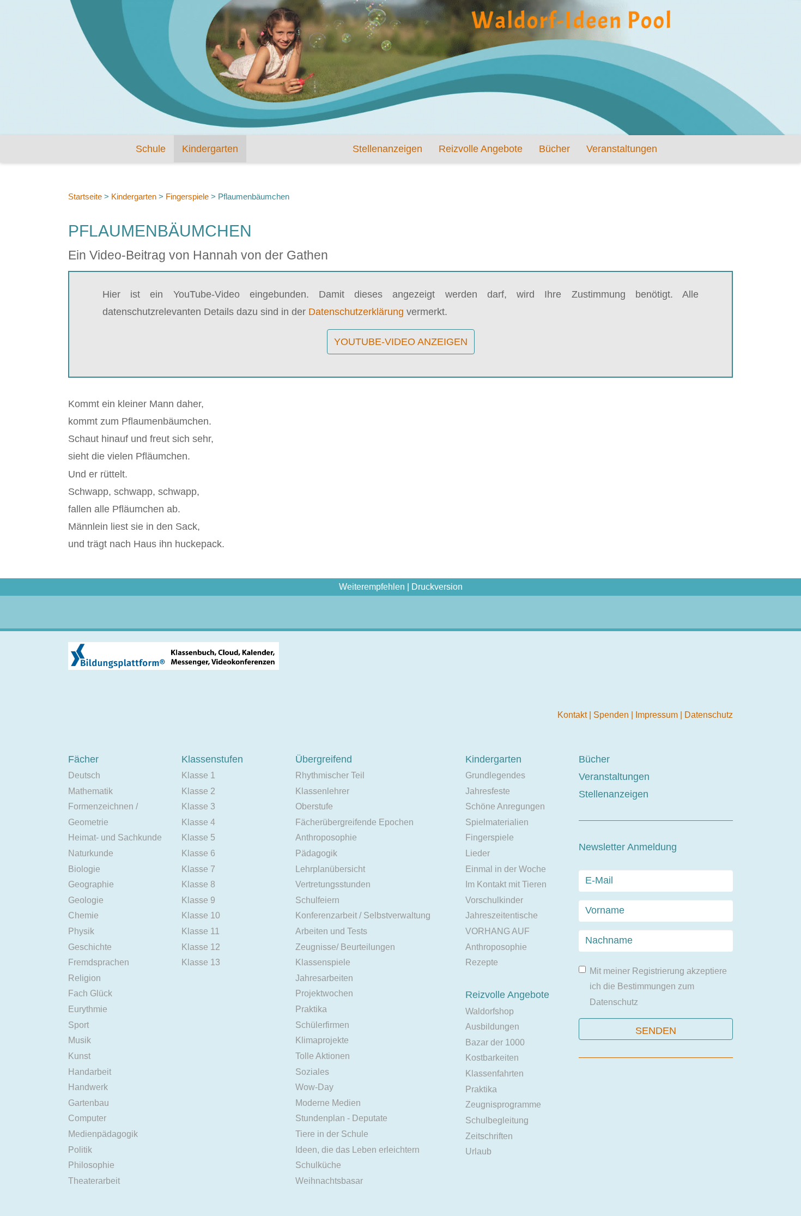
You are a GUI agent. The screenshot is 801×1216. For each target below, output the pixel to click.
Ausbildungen (492, 1026)
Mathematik (90, 791)
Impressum (657, 714)
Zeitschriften (489, 1136)
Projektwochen (324, 993)
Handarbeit (89, 1071)
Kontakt (573, 714)
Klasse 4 (198, 822)
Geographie (91, 884)
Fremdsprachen (98, 962)
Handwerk (88, 1087)
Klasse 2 (198, 791)
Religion (84, 978)
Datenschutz (708, 714)
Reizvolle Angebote (481, 148)
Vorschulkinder (494, 900)
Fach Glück (90, 993)
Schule (151, 148)
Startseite (85, 196)
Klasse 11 (200, 931)
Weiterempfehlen (372, 586)
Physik (81, 931)
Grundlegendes (495, 775)
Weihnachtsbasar (329, 1180)
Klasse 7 (198, 869)
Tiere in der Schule (331, 1134)
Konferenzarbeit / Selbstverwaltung (362, 915)
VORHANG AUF (497, 931)
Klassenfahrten (494, 1073)
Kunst (79, 1056)
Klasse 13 (200, 962)
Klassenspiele (322, 962)
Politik (80, 1149)
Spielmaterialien (497, 822)
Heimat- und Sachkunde (115, 837)
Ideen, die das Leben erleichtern (357, 1149)
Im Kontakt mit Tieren (506, 884)
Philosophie (91, 1165)
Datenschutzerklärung (356, 311)
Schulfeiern (317, 900)
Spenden (612, 714)
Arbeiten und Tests (331, 931)
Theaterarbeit (94, 1180)
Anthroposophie (326, 837)
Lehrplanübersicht (330, 869)
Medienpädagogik (103, 1134)
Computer (87, 1118)
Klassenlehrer (322, 791)
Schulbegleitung (497, 1120)
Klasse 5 (198, 837)
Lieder (477, 853)
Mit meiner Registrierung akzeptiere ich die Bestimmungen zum (658, 986)
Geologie (86, 900)
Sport (78, 1025)
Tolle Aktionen (322, 1056)
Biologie (84, 869)
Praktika (311, 1009)
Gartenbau (88, 1103)
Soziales (312, 1071)
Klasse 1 (198, 775)
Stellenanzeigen (387, 148)
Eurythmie (87, 1009)
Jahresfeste (487, 791)
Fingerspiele (187, 196)
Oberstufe (314, 806)
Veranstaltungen (621, 148)
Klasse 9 (198, 900)
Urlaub (478, 1151)
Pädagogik (316, 853)
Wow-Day (314, 1087)
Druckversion (437, 586)
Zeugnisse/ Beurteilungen (345, 947)
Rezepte (481, 962)
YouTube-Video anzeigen (401, 341)
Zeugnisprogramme (503, 1104)
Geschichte (90, 947)
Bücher (554, 148)
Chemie (83, 915)
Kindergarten (210, 148)
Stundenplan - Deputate (341, 1118)
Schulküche (318, 1165)
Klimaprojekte (322, 1040)
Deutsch (84, 775)
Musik (79, 1040)
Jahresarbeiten (324, 978)
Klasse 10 (200, 915)
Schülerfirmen (322, 1025)
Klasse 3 (198, 806)
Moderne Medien (328, 1103)
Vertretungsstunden (333, 884)
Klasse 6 (198, 853)
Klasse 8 (198, 884)
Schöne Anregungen (505, 806)
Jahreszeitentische (501, 915)
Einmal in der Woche (505, 869)
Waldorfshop (489, 1011)
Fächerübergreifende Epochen (354, 822)
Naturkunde (90, 853)
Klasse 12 (200, 947)
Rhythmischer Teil (330, 775)
